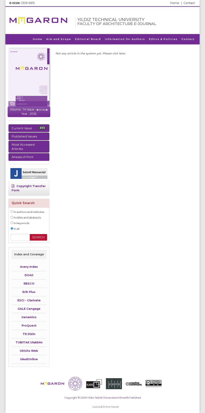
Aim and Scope (58, 39)
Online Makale (111, 406)
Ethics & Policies (163, 39)
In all (16, 228)
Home (176, 3)
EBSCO (29, 283)
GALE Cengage (29, 309)
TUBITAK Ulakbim (29, 342)
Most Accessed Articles (23, 147)
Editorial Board (88, 39)
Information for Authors (125, 39)
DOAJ (29, 275)
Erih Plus (28, 292)
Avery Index (29, 267)
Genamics (28, 317)
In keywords (21, 223)
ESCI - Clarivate (29, 300)
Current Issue (28, 128)
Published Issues (24, 136)
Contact (189, 3)
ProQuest (29, 325)
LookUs (96, 406)
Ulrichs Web (29, 351)
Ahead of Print (22, 157)
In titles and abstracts (27, 217)
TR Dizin (29, 334)
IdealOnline (29, 359)
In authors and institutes (28, 212)
